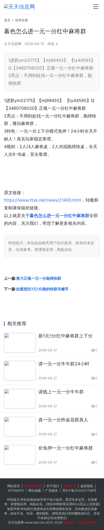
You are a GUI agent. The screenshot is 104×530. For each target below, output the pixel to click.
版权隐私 (87, 486)
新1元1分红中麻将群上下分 (65, 336)
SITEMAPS (16, 490)
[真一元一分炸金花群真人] (20, 427)
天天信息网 (12, 44)
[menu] (95, 6)
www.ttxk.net (34, 522)
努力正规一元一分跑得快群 (38, 278)
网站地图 (34, 490)
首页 (7, 20)
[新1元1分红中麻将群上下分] (20, 343)
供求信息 (21, 20)
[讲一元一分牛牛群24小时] (20, 371)
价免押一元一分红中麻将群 (65, 448)
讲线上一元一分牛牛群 (61, 391)
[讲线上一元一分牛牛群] (20, 399)
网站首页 (13, 486)
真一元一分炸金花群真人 (63, 419)
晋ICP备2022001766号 (79, 490)
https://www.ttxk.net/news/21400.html (42, 200)
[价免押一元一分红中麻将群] (20, 455)
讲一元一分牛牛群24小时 (63, 363)
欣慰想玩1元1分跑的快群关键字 (42, 289)
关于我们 (52, 486)
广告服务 (51, 490)
